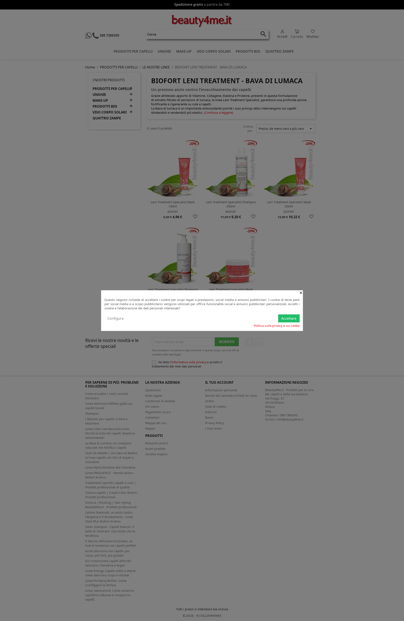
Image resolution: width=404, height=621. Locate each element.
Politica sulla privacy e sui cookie (277, 326)
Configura (116, 318)
